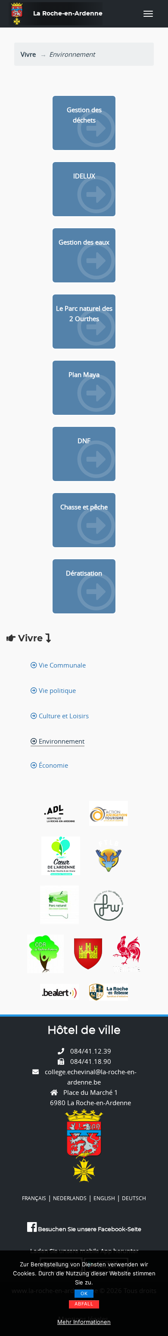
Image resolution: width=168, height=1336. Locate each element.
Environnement (60, 741)
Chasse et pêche (84, 507)
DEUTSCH (134, 1198)
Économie (52, 765)
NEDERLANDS (70, 1198)
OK (84, 1293)
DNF (84, 440)
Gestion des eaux (84, 242)
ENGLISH (104, 1198)
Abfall (84, 1304)
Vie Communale (61, 665)
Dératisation (84, 573)
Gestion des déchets (84, 114)
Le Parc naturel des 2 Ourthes (84, 313)
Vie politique (56, 690)
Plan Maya (84, 374)
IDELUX (84, 176)
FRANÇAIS (34, 1198)
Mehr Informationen (84, 1321)
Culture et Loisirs (63, 715)
